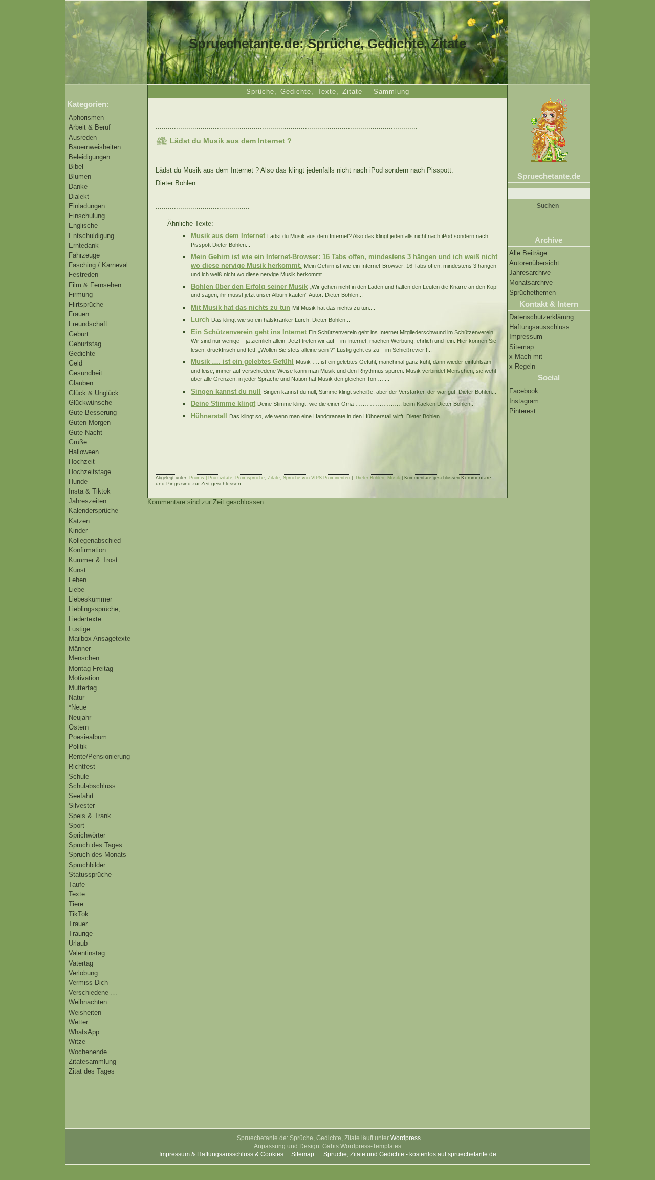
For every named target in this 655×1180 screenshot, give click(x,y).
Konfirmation (87, 550)
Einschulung (87, 216)
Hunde (78, 481)
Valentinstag (87, 953)
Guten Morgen (90, 422)
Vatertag (81, 963)
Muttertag (83, 688)
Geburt (79, 334)
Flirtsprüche (86, 304)
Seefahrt (81, 796)
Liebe (76, 589)
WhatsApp (84, 1032)
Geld (75, 363)
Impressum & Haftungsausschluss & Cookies (221, 1154)
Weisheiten (85, 1012)
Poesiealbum (88, 737)
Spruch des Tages (95, 845)
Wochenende (88, 1052)
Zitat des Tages (92, 1071)
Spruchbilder (87, 865)
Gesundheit (85, 373)
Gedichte (82, 353)
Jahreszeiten (87, 501)
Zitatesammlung (92, 1061)
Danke (78, 186)
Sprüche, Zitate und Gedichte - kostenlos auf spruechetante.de (409, 1154)
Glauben (81, 383)
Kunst (77, 570)
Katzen (79, 521)
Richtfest (82, 766)
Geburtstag (85, 344)
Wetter (78, 1022)
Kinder (78, 530)
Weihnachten (88, 1002)
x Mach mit (525, 356)
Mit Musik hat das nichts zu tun (240, 307)
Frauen (79, 314)
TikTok (79, 914)
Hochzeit (82, 461)
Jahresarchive (530, 272)
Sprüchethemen (532, 292)
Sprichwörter (87, 835)
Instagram (524, 401)
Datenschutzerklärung (541, 317)
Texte (77, 894)
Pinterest (522, 411)
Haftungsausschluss (539, 327)
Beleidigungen (89, 157)
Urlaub (78, 943)
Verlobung (83, 973)
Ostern (79, 727)
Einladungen (87, 206)
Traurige (81, 933)
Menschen (84, 658)
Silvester (82, 805)
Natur (76, 697)
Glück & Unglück (94, 393)
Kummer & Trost (93, 560)
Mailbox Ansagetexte (99, 638)
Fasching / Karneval (98, 265)
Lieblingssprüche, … (99, 609)
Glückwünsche (90, 402)
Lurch (200, 320)
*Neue (77, 707)
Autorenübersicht (534, 263)
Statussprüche (90, 874)
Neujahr (80, 717)
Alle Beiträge (528, 253)
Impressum (525, 336)
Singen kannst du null (226, 391)
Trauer (78, 924)
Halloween (84, 452)
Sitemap (521, 347)
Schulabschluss (92, 786)
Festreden (83, 274)
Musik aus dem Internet (228, 236)
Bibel (76, 166)
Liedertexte (85, 619)
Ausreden (83, 137)
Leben (77, 580)
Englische (83, 225)
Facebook (523, 391)
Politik (78, 746)
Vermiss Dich (88, 982)
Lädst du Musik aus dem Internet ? (231, 141)
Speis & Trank (90, 816)
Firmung (81, 294)
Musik (393, 477)
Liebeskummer (90, 599)
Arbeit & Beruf (90, 127)
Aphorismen (86, 117)
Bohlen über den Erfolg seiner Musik (249, 286)
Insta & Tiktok (90, 491)
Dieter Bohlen (370, 477)
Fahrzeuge (84, 255)
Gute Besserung (93, 412)
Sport (76, 825)
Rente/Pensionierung (99, 756)
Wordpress (405, 1138)
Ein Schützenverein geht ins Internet (249, 332)
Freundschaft (88, 324)
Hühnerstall (209, 416)
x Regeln (522, 366)
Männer (80, 648)
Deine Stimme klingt (223, 403)
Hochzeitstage (90, 472)
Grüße (78, 442)
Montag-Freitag (91, 668)
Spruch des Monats (97, 855)
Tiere (76, 904)
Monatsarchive (531, 282)
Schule (79, 776)
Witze (77, 1041)
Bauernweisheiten (95, 147)
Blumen (80, 176)
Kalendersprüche (93, 510)
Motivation (84, 678)
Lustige (79, 629)
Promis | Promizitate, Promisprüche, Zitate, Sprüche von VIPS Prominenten (269, 477)
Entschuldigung (91, 236)
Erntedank (84, 245)
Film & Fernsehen (95, 285)
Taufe (77, 884)
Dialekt (79, 196)
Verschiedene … (93, 992)
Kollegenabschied (95, 540)
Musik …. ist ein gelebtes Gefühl (242, 362)
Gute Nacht (85, 432)
